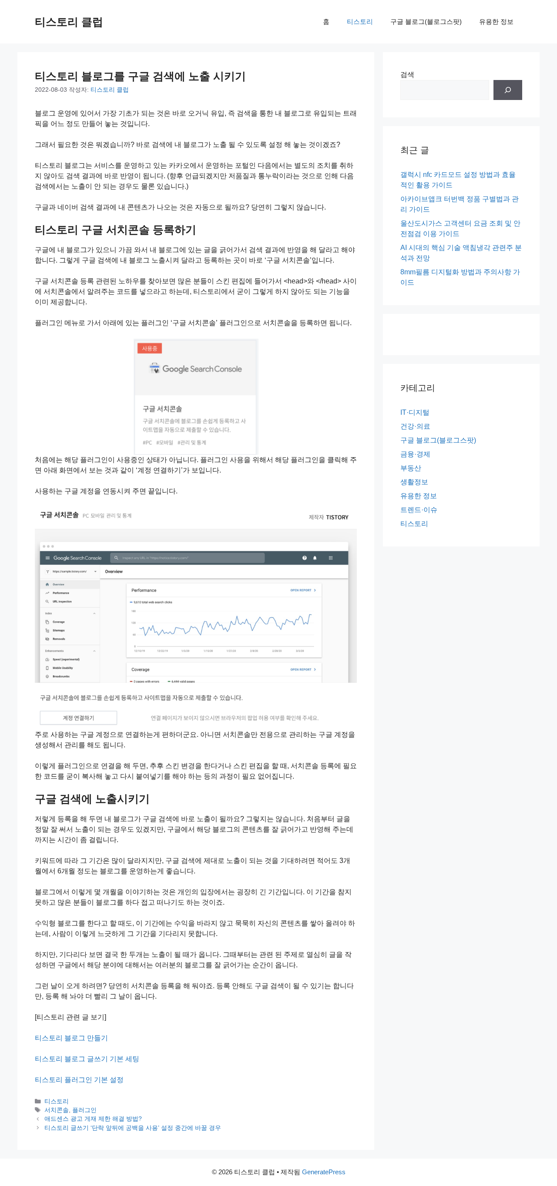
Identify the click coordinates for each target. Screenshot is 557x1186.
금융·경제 (415, 454)
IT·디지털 (414, 412)
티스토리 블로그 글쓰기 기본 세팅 (87, 1059)
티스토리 (360, 21)
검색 (407, 74)
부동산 (410, 468)
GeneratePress (324, 1172)
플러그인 (84, 1110)
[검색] (507, 90)
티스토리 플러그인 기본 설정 (79, 1079)
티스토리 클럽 (69, 22)
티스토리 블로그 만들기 (71, 1038)
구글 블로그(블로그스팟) (426, 21)
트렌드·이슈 (418, 509)
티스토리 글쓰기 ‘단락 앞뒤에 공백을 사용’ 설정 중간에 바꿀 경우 (132, 1128)
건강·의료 (415, 426)
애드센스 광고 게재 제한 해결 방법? (93, 1119)
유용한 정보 (496, 21)
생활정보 (414, 482)
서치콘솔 (56, 1110)
